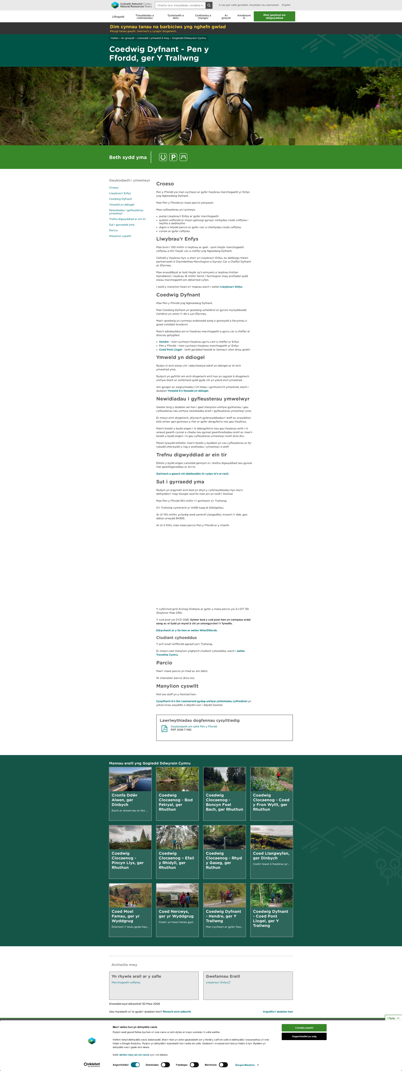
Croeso (113, 187)
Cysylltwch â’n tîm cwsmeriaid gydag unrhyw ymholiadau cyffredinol (201, 701)
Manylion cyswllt (120, 236)
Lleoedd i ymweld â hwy (153, 38)
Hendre (164, 341)
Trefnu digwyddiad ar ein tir (127, 219)
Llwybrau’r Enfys (120, 193)
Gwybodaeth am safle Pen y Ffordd (194, 726)
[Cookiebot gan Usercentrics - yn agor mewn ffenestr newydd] (92, 1065)
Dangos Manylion (245, 1065)
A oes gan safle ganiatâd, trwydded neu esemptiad (249, 4)
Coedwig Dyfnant (120, 198)
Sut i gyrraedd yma (121, 224)
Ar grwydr (128, 38)
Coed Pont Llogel (170, 349)
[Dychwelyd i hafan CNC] (131, 5)
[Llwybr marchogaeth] (163, 157)
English (286, 4)
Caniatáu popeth (304, 1027)
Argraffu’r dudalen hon (278, 1011)
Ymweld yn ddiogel (121, 204)
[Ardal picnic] (183, 157)
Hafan (114, 38)
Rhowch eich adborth (177, 1011)
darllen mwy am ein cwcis (134, 1054)
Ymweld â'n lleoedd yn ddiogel (188, 390)
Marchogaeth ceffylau (126, 982)
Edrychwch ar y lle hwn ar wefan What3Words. (186, 630)
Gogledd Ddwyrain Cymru (189, 38)
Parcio (113, 230)
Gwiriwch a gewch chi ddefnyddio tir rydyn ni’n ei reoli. (192, 473)
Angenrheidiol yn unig (304, 1036)
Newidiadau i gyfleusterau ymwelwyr (126, 212)
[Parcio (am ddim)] (173, 157)
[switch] (165, 1064)
